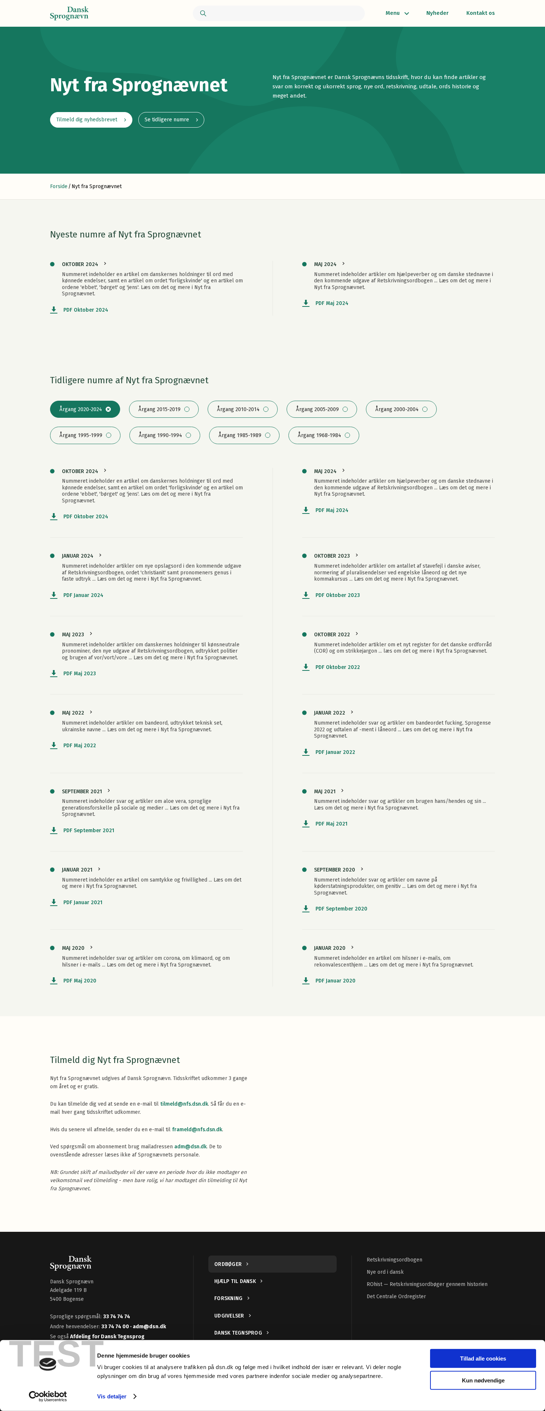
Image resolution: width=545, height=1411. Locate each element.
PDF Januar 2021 (82, 902)
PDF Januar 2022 (335, 752)
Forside (58, 186)
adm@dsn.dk (190, 1146)
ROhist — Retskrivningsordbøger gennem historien (427, 1284)
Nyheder (437, 13)
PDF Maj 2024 (332, 303)
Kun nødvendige (483, 1380)
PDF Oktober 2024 (85, 310)
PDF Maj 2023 (79, 673)
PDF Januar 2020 (336, 981)
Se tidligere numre (167, 120)
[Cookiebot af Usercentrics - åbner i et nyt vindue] (48, 1396)
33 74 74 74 (116, 1316)
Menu (393, 13)
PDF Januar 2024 (83, 595)
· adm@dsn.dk (148, 1326)
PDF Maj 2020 (79, 981)
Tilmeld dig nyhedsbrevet (86, 120)
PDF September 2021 (88, 830)
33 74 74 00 (115, 1326)
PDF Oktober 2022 (338, 667)
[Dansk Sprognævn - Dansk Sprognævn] (69, 13)
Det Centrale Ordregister (396, 1296)
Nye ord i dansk (385, 1272)
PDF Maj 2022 (79, 745)
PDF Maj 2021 (331, 824)
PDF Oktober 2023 (338, 595)
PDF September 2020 (341, 909)
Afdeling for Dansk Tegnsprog (107, 1336)
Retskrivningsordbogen (394, 1260)
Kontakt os (480, 13)
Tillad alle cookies (483, 1358)
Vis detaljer (111, 1396)
